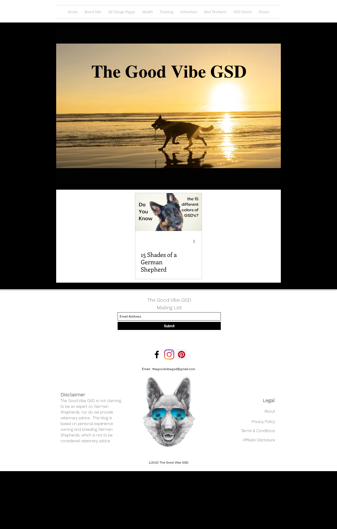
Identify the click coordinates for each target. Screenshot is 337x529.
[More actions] (195, 241)
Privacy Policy (263, 421)
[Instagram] (169, 354)
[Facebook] (157, 354)
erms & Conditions (259, 430)
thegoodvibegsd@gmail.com (173, 369)
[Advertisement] (28, 500)
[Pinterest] (182, 354)
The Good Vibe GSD (169, 300)
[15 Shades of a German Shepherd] (168, 212)
